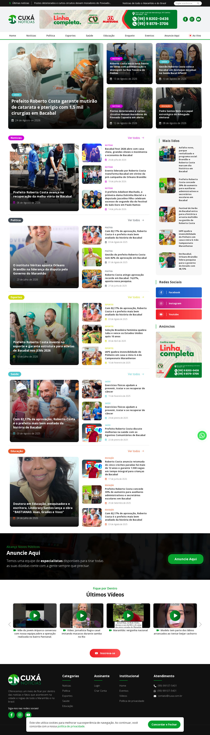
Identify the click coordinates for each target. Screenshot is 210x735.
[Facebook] (185, 19)
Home (12, 35)
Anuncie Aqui (172, 35)
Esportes (70, 35)
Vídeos (123, 695)
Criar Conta (100, 690)
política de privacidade (70, 726)
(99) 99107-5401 (167, 685)
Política (50, 35)
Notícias (31, 35)
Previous (10, 624)
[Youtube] (198, 19)
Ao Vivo (197, 35)
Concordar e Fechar (164, 724)
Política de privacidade (131, 700)
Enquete (130, 35)
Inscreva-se (107, 653)
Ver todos (134, 137)
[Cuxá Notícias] (21, 19)
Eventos (149, 35)
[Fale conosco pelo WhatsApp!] (202, 435)
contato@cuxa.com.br (170, 695)
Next (199, 624)
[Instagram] (191, 19)
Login (97, 685)
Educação (109, 35)
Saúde (89, 35)
